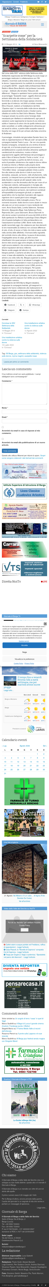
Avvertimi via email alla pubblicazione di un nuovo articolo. (23, 443)
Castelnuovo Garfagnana (20, 17)
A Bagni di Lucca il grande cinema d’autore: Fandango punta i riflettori (23, 1024)
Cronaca (6, 32)
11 (12, 761)
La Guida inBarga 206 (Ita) (24, 1120)
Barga (8, 17)
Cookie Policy (18, 663)
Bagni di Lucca (26, 20)
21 (31, 765)
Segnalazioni (7, 2)
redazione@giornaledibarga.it (13, 1246)
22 (37, 765)
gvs (15, 353)
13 (24, 761)
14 (31, 761)
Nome (5, 407)
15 (37, 761)
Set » (45, 745)
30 (44, 769)
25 (12, 769)
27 (24, 769)
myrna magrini (17, 356)
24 (5, 769)
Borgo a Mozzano (14, 20)
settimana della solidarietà (28, 353)
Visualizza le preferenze (24, 659)
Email (5, 417)
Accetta (24, 645)
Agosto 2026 (25, 745)
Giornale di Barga (13, 1285)
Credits (33, 1285)
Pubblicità (24, 2)
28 (31, 769)
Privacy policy (25, 1285)
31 (5, 773)
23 (44, 765)
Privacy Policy (29, 663)
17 (5, 765)
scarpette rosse (30, 356)
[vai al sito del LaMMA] (35, 728)
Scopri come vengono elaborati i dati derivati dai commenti (23, 456)
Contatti (16, 2)
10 (5, 761)
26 (18, 769)
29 (37, 769)
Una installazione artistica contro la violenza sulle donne (34, 325)
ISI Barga (9, 353)
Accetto (25, 930)
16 (44, 761)
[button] (45, 624)
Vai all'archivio (24, 901)
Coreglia (33, 17)
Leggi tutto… (9, 690)
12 (18, 761)
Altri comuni (36, 20)
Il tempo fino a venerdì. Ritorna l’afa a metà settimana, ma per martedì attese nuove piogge (23, 682)
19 (18, 765)
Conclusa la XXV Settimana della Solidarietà (8, 325)
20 (24, 765)
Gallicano (40, 17)
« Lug (4, 745)
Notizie (14, 32)
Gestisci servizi (24, 641)
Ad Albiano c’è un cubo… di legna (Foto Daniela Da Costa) (29, 896)
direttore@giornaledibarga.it (14, 1258)
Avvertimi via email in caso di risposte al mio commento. (21, 431)
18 (12, 765)
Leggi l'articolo (23, 947)
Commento (7, 381)
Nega (24, 652)
